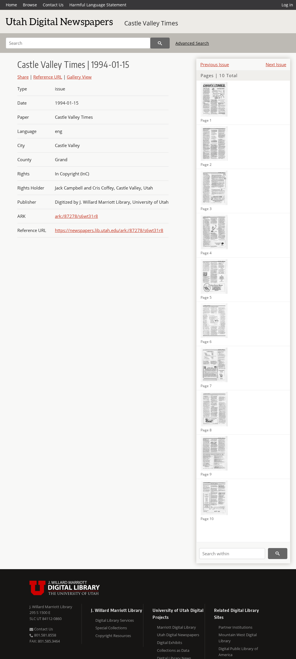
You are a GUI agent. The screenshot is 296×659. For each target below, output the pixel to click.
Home (11, 5)
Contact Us (53, 5)
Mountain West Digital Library (238, 637)
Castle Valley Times (151, 23)
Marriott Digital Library (176, 627)
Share (23, 77)
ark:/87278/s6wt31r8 (76, 216)
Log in (287, 5)
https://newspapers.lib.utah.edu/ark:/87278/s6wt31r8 (109, 230)
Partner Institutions (235, 627)
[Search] (160, 43)
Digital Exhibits (169, 642)
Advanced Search (192, 43)
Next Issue (276, 64)
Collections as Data (173, 650)
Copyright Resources (113, 635)
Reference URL (47, 77)
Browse (30, 5)
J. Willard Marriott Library (50, 606)
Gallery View (79, 77)
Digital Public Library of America (238, 651)
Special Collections (111, 627)
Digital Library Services (114, 620)
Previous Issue (214, 64)
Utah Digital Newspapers (178, 634)
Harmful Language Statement (97, 5)
